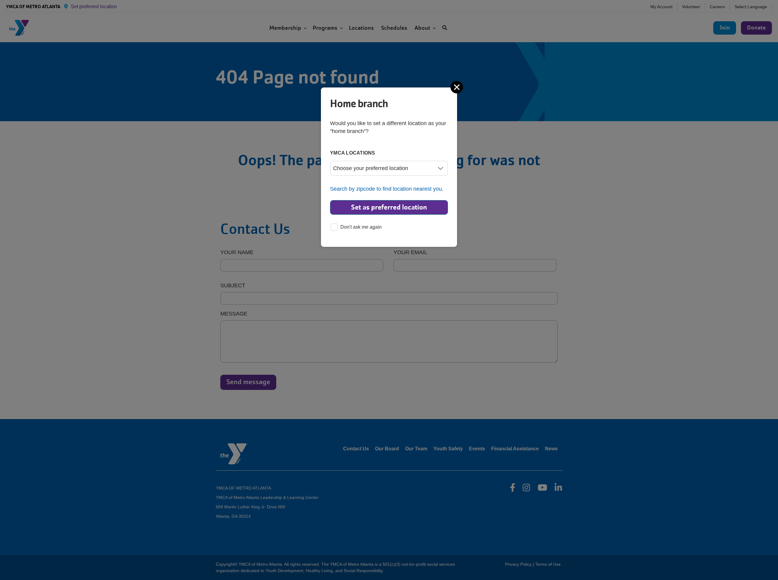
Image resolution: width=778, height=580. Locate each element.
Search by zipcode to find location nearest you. (386, 189)
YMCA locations (352, 152)
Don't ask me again (361, 227)
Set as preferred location (389, 207)
